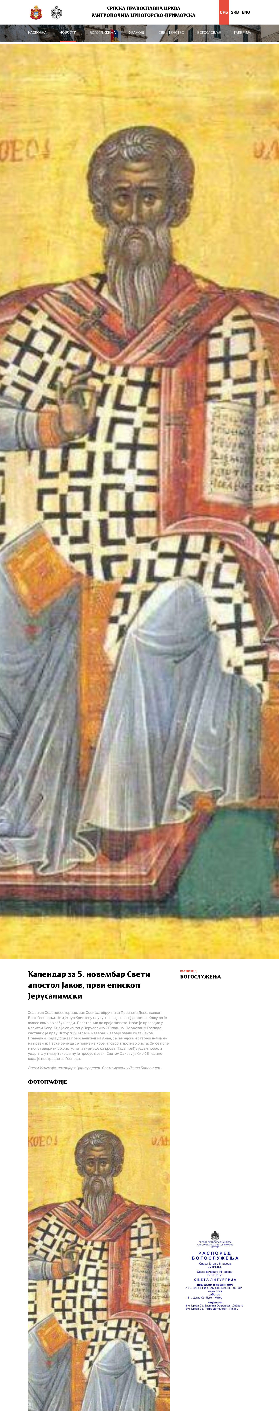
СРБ (224, 12)
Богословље (209, 32)
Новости (68, 32)
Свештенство (171, 32)
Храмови (137, 32)
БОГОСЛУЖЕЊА (103, 32)
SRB (235, 12)
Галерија (242, 32)
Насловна (37, 32)
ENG (246, 12)
